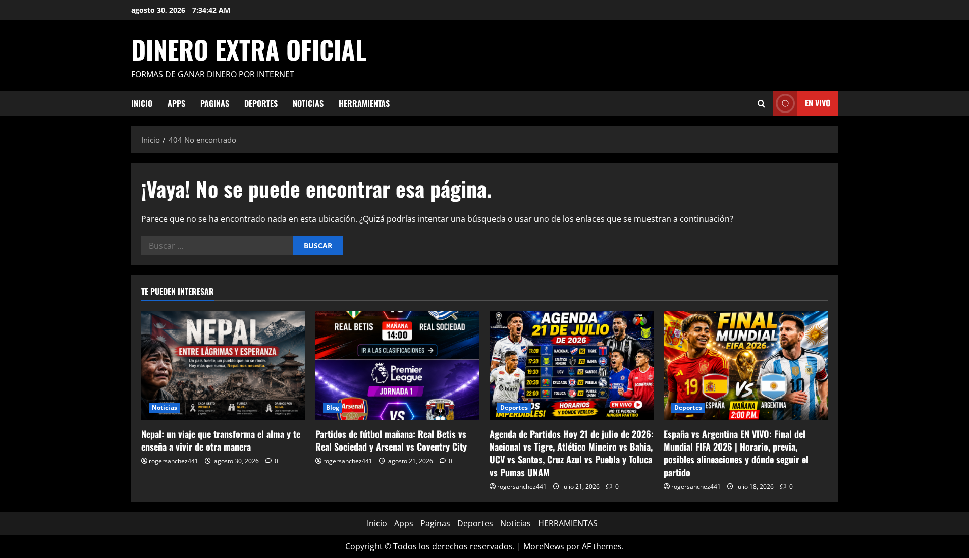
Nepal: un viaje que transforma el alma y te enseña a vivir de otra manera (220, 440)
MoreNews (543, 546)
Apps (176, 103)
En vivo (817, 103)
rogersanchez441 (173, 461)
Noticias (308, 103)
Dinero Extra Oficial (248, 49)
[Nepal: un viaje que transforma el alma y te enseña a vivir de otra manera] (223, 365)
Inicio (141, 103)
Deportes (261, 103)
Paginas (214, 103)
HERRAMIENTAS (364, 103)
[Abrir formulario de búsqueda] (761, 104)
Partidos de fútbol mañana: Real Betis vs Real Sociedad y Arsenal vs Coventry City (391, 440)
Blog (332, 407)
